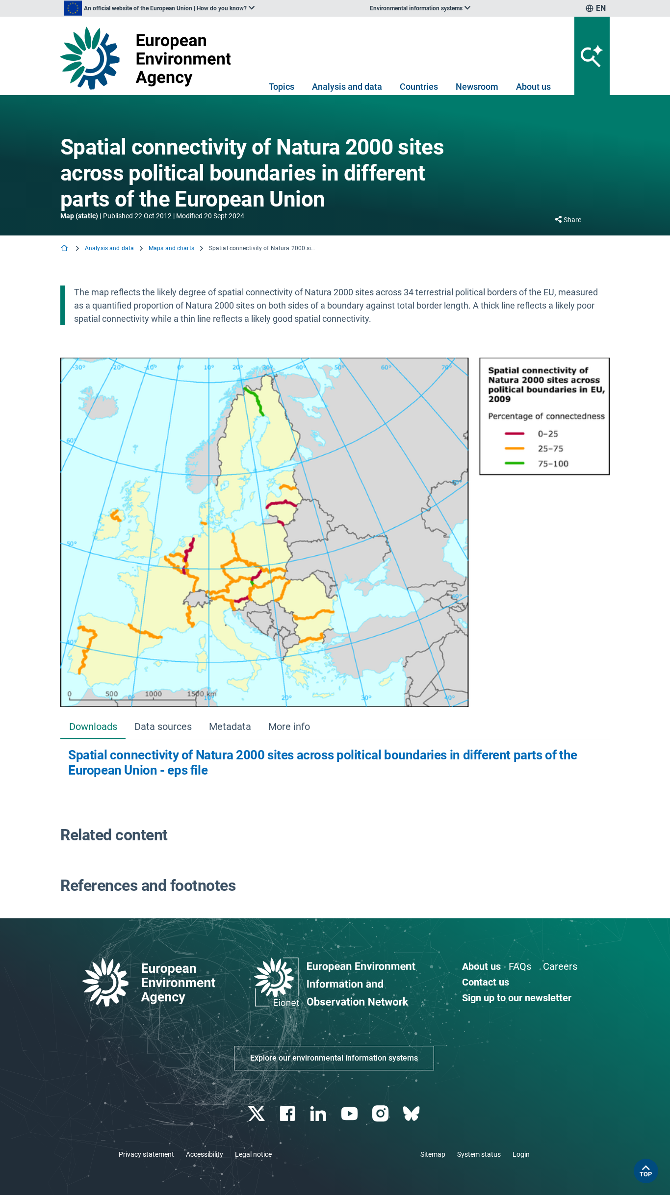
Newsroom (477, 86)
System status (479, 1154)
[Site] (149, 58)
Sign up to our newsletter (516, 998)
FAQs (520, 966)
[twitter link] (257, 1114)
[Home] (65, 249)
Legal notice (253, 1154)
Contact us (485, 982)
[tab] (93, 727)
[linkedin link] (319, 1114)
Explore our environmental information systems (334, 1058)
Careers (560, 966)
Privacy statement (146, 1154)
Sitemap (432, 1154)
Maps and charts (171, 248)
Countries (419, 86)
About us (533, 86)
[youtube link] (350, 1114)
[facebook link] (288, 1114)
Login (521, 1154)
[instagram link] (381, 1114)
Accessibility (204, 1154)
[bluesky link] (412, 1114)
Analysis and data (347, 86)
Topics (281, 86)
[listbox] (159, 8)
